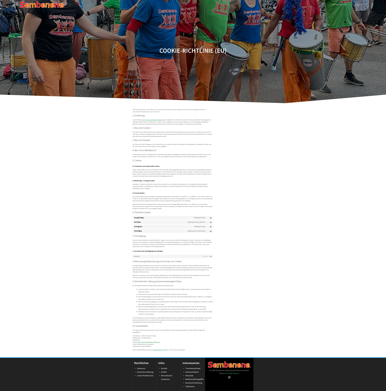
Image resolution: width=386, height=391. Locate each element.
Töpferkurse (190, 386)
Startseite (339, 4)
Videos (359, 4)
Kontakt (164, 368)
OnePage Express (232, 373)
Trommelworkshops (192, 368)
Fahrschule (189, 375)
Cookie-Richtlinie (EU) (145, 375)
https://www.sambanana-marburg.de (153, 120)
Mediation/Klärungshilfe (194, 379)
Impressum (141, 368)
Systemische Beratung (193, 383)
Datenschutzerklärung (145, 372)
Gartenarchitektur (192, 372)
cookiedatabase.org (158, 350)
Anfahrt (164, 372)
